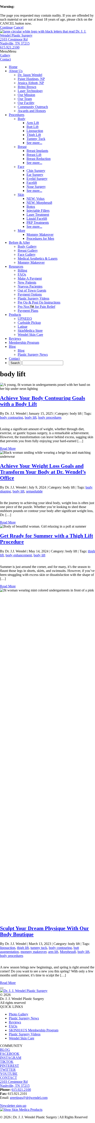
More (21, 230)
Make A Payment (30, 278)
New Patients (27, 282)
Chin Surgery (36, 171)
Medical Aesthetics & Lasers (37, 258)
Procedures (16, 115)
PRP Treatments (38, 222)
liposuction (7, 948)
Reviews (15, 338)
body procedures (49, 417)
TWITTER (8, 1070)
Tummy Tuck (36, 139)
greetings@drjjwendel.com (29, 1097)
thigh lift (23, 948)
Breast (22, 147)
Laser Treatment (38, 214)
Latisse (22, 326)
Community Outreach (33, 107)
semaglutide (34, 491)
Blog (12, 346)
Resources (16, 266)
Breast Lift (34, 155)
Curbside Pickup (29, 322)
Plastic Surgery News (33, 354)
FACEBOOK (9, 1054)
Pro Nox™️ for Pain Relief (36, 306)
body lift (30, 417)
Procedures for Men (40, 238)
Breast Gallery (28, 250)
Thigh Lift (34, 135)
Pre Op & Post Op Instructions (39, 302)
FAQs (22, 274)
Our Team (25, 99)
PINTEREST (9, 1066)
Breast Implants (37, 151)
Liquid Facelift (37, 218)
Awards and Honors (32, 111)
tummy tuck (38, 948)
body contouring (11, 417)
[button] (8, 51)
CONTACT (8, 1078)
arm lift (53, 952)
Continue (6, 27)
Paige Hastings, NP (31, 79)
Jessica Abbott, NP (31, 83)
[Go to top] (2, 988)
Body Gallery (27, 246)
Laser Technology (30, 91)
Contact (14, 358)
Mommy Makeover (40, 234)
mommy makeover (33, 952)
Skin (21, 194)
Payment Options (30, 294)
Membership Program (24, 342)
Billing (22, 270)
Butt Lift (32, 127)
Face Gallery (27, 254)
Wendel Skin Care (30, 334)
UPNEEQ (25, 318)
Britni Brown (27, 87)
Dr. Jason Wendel (30, 75)
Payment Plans (28, 310)
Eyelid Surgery (37, 179)
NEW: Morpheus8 (39, 202)
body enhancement (19, 555)
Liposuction (35, 131)
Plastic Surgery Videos (33, 298)
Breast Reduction (39, 159)
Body (21, 119)
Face (21, 167)
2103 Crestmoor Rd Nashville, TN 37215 (15, 41)
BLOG (5, 1050)
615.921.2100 (9, 47)
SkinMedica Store (30, 330)
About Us (16, 71)
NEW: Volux (36, 198)
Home (13, 67)
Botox (31, 206)
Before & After (19, 242)
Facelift (32, 183)
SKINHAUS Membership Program (33, 1030)
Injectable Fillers (38, 210)
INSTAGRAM (10, 1058)
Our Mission (26, 95)
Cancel (18, 27)
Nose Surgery (36, 186)
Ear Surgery (35, 175)
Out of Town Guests (32, 290)
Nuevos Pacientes (30, 286)
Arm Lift (33, 123)
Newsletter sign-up (13, 1105)
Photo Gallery (18, 1014)
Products (15, 314)
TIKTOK (6, 1062)
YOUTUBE (8, 1074)
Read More (8, 448)
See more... (34, 143)
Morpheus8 (68, 952)
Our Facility (26, 103)
